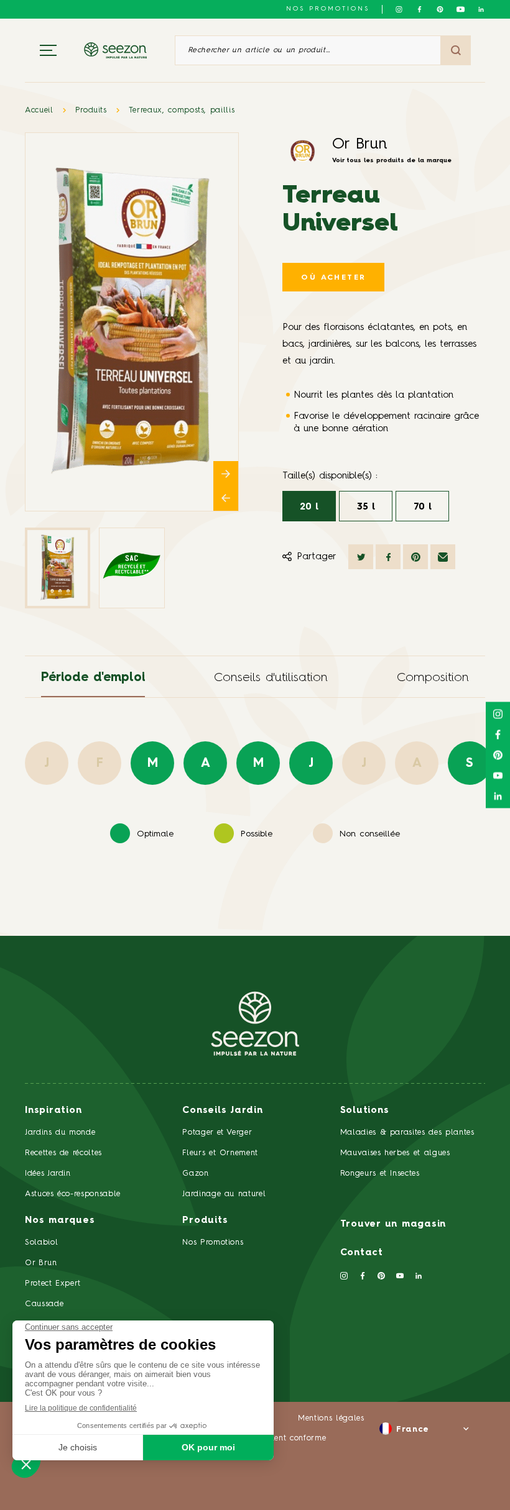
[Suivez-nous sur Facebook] (419, 9)
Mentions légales (331, 1418)
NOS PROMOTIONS (327, 9)
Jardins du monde (60, 1132)
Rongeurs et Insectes (380, 1173)
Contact (361, 1253)
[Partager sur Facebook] (388, 556)
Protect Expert (53, 1283)
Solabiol (41, 1242)
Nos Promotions (212, 1242)
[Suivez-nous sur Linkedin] (481, 9)
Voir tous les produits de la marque (392, 160)
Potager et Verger (217, 1132)
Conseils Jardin (222, 1110)
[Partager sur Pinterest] (415, 556)
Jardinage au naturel (224, 1194)
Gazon (195, 1173)
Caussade (44, 1304)
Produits (91, 110)
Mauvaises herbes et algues (395, 1153)
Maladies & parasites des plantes (407, 1132)
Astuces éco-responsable (73, 1194)
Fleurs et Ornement (220, 1153)
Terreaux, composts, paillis (182, 110)
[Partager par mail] (442, 556)
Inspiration (53, 1110)
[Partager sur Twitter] (360, 556)
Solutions (364, 1110)
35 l (366, 507)
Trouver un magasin (393, 1224)
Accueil (39, 110)
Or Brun (359, 144)
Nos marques (60, 1220)
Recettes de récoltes (63, 1153)
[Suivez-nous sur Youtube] (461, 9)
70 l (423, 507)
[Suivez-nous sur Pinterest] (440, 9)
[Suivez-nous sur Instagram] (399, 9)
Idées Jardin (48, 1173)
